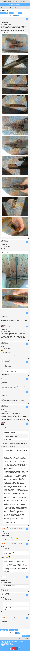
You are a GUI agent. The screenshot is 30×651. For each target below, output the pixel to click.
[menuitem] (4, 1)
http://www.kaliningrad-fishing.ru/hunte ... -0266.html (12, 400)
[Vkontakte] (10, 648)
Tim (5, 325)
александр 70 (7, 360)
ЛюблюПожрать (4, 240)
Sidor (2, 391)
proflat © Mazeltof (8, 643)
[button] (19, 15)
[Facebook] (16, 648)
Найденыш (4, 11)
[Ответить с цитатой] (27, 19)
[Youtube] (13, 648)
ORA (7, 527)
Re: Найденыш (5, 244)
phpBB (9, 641)
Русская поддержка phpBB (6, 642)
